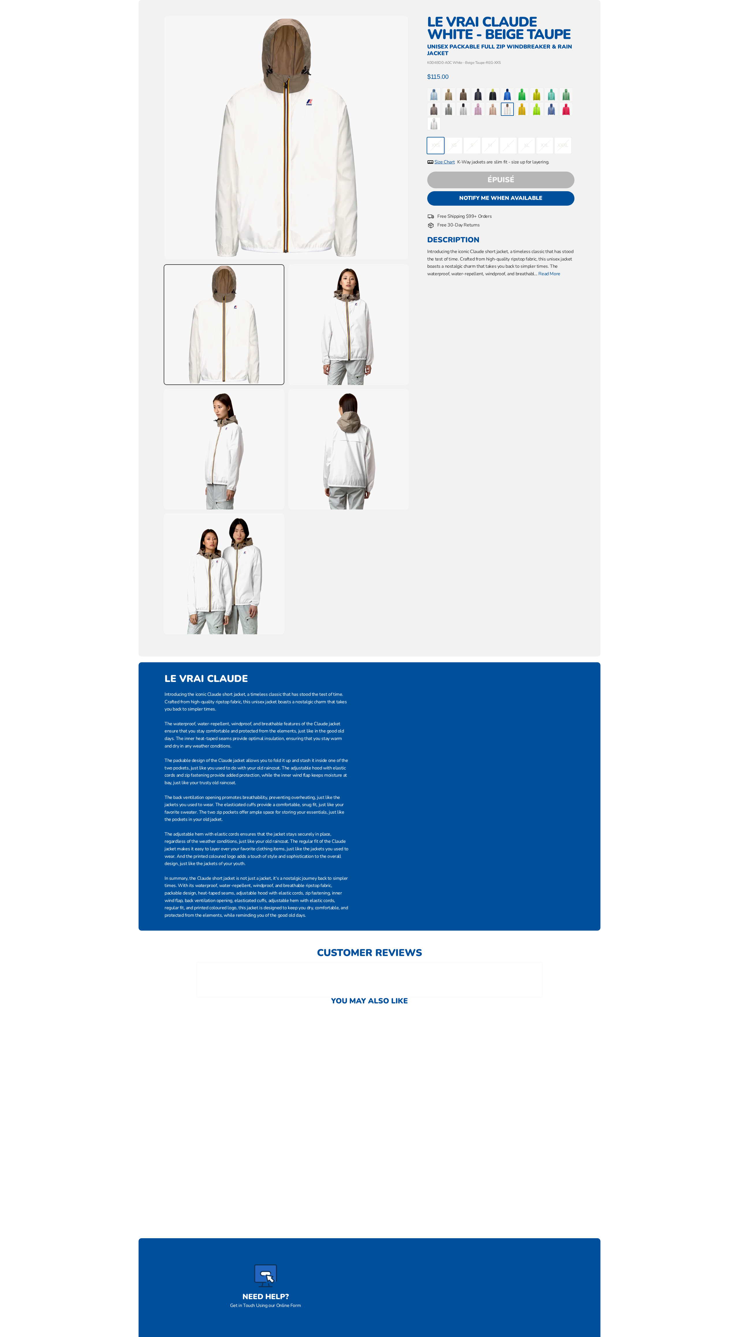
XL (526, 145)
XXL (545, 145)
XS (454, 145)
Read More (549, 274)
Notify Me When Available (500, 198)
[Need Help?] (265, 1275)
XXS (436, 145)
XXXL (562, 145)
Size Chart (444, 162)
